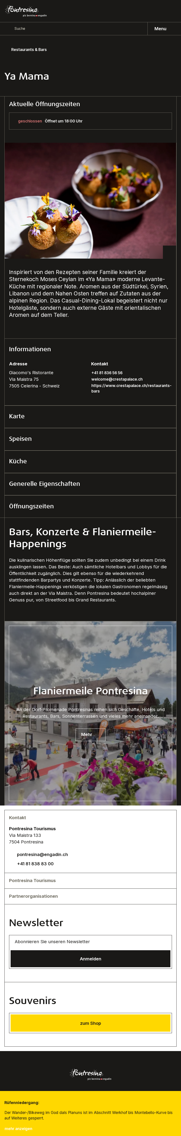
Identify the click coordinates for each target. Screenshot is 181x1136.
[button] (90, 350)
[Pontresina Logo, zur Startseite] (25, 11)
